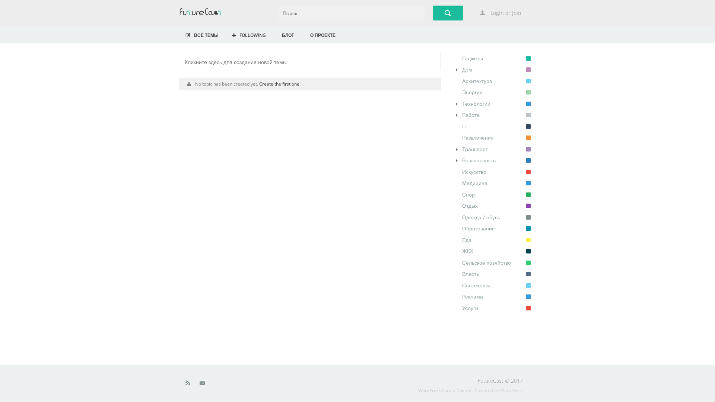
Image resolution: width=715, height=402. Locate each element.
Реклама (472, 296)
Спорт (469, 194)
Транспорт (475, 149)
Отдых (470, 205)
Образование (478, 228)
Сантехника (476, 285)
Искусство (474, 171)
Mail (203, 384)
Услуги (470, 308)
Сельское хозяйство (486, 262)
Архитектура (477, 80)
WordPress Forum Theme (445, 390)
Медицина (474, 182)
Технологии (476, 103)
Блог (288, 35)
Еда (466, 239)
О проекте (323, 35)
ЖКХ (467, 251)
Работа (471, 114)
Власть (470, 273)
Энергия (472, 92)
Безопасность (479, 160)
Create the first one (279, 84)
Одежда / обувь (481, 217)
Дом (467, 69)
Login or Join (505, 12)
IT (464, 126)
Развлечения (478, 137)
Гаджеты (472, 58)
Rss (188, 384)
